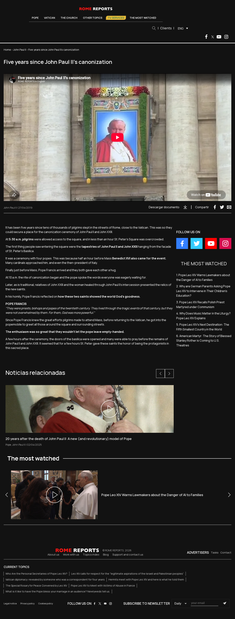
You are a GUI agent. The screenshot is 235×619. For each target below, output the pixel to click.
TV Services (116, 17)
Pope (35, 17)
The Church (69, 17)
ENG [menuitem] (181, 28)
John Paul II (19, 49)
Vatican (49, 17)
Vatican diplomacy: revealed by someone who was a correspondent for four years (55, 579)
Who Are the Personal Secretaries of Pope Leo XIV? (36, 573)
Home (7, 49)
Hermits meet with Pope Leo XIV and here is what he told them (146, 579)
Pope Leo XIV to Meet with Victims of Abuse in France (103, 585)
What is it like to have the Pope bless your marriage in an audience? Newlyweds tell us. (58, 591)
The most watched (143, 17)
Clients (166, 28)
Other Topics (92, 17)
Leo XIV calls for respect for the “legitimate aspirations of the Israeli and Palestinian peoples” (127, 573)
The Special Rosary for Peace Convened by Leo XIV (36, 585)
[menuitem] (182, 28)
